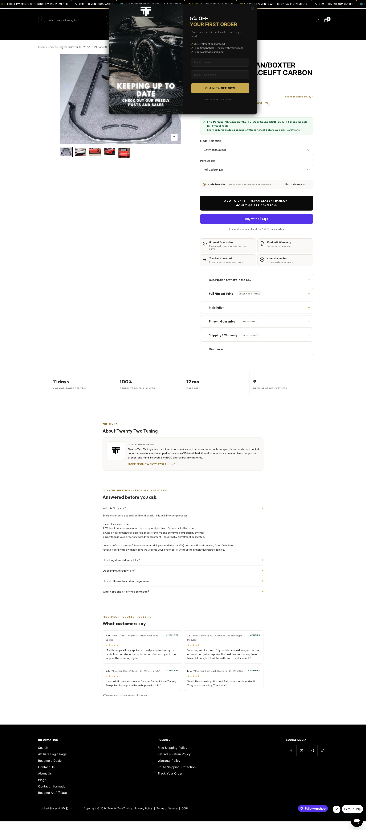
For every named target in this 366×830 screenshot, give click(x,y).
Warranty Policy (169, 760)
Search (43, 748)
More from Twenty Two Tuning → (153, 464)
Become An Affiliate (52, 793)
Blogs (42, 780)
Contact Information (52, 786)
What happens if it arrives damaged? (126, 591)
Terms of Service (168, 808)
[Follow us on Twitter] (301, 750)
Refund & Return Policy (174, 754)
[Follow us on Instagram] (312, 750)
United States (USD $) (54, 808)
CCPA (184, 808)
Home (41, 47)
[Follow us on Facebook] (291, 750)
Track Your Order (170, 773)
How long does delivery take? (121, 560)
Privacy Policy (143, 808)
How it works (293, 130)
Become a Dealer (50, 760)
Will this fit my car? (114, 508)
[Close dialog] (252, 8)
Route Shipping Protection (177, 767)
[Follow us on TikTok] (322, 750)
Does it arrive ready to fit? (119, 570)
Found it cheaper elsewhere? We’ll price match (256, 228)
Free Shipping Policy (172, 748)
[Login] (317, 20)
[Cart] (326, 20)
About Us (45, 773)
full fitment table (217, 126)
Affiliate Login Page (52, 754)
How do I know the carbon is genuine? (126, 581)
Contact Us (46, 767)
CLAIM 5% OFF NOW (220, 88)
